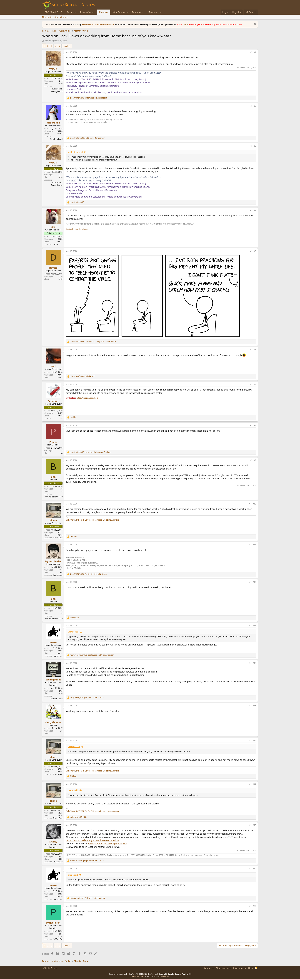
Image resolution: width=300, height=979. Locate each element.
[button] (127, 12)
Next (66, 46)
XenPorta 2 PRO (137, 976)
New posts (47, 17)
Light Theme (51, 968)
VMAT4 (48, 40)
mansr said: (73, 790)
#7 (255, 384)
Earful (87, 520)
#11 (254, 544)
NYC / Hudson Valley (53, 496)
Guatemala (57, 575)
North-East (57, 537)
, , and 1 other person (92, 655)
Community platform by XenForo (133, 974)
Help (250, 968)
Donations (137, 12)
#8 (255, 425)
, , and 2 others (90, 452)
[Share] (251, 52)
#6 (255, 349)
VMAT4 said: (73, 631)
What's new (119, 12)
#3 (255, 146)
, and (88, 98)
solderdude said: (75, 152)
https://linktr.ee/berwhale (87, 398)
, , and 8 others (93, 341)
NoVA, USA (57, 939)
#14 (254, 663)
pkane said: (73, 874)
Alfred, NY (58, 244)
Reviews (71, 12)
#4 (255, 210)
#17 (254, 784)
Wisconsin (58, 861)
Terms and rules (223, 968)
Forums (103, 12)
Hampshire (57, 656)
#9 (255, 460)
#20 (254, 906)
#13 (254, 625)
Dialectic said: (74, 746)
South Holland (56, 139)
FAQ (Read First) (53, 12)
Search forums (61, 17)
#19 (254, 868)
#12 (254, 582)
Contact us (209, 968)
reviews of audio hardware (98, 24)
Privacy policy (239, 968)
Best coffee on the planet (77, 229)
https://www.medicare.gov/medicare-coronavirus (92, 840)
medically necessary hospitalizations (107, 843)
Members (153, 12)
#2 (255, 106)
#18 (254, 825)
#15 (254, 705)
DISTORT (80, 520)
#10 (254, 503)
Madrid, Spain (56, 698)
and (87, 138)
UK (61, 418)
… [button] (55, 46)
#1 (255, 52)
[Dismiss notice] (254, 24)
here (185, 24)
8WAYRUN (165, 976)
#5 (255, 251)
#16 (254, 740)
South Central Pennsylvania (56, 90)
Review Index (87, 12)
